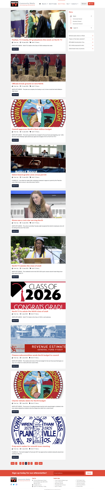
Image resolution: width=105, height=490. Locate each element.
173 (36, 463)
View (67, 4)
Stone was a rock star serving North (27, 220)
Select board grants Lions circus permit (29, 175)
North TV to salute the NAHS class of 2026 (30, 311)
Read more (15, 49)
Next (40, 463)
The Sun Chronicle (80, 483)
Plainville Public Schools (60, 484)
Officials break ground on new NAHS (27, 84)
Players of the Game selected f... (77, 39)
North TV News (61, 4)
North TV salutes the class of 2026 (26, 266)
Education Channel (77, 21)
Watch (74, 16)
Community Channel (77, 18)
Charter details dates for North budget (29, 401)
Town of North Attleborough (61, 480)
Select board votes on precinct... (77, 48)
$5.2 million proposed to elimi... (76, 45)
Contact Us (74, 4)
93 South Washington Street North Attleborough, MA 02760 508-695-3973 (40, 482)
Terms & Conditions (80, 484)
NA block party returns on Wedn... (77, 35)
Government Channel (77, 23)
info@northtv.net (38, 484)
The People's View (80, 480)
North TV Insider (53, 4)
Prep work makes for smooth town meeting (31, 446)
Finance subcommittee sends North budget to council (35, 355)
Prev (12, 463)
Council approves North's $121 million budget (32, 129)
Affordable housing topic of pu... (77, 42)
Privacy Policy (79, 486)
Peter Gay (16, 42)
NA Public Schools (59, 483)
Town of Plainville (59, 481)
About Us (44, 4)
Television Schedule (80, 481)
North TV (76, 28)
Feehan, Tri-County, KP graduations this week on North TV (37, 40)
